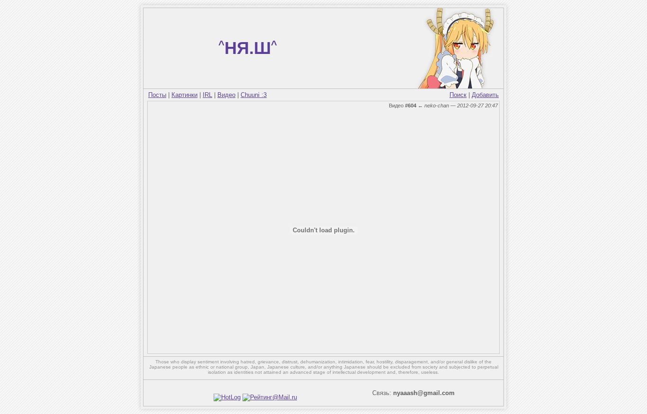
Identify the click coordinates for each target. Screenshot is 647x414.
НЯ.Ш (247, 48)
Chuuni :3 (254, 94)
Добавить (485, 94)
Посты (157, 94)
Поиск (458, 94)
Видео (226, 94)
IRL (207, 94)
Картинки (184, 94)
